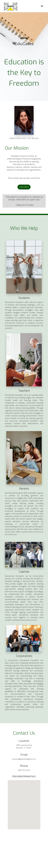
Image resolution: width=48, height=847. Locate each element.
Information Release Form (24, 776)
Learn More (24, 187)
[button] (42, 6)
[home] (9, 6)
